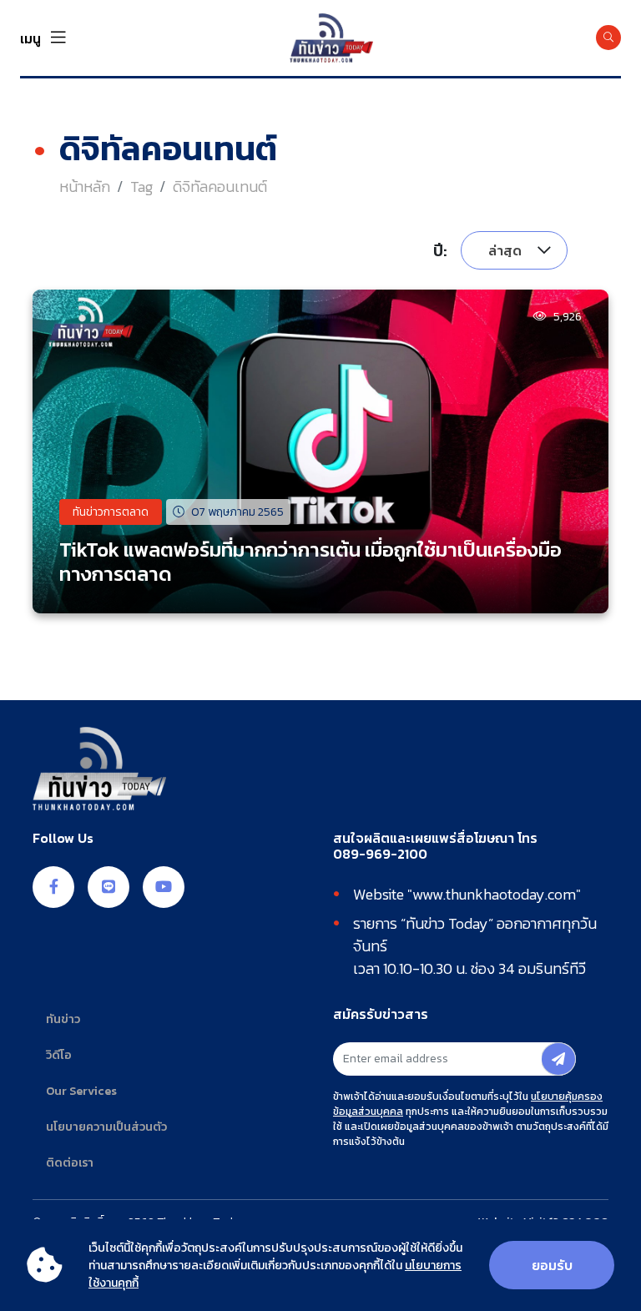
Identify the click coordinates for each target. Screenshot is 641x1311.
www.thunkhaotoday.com (494, 894)
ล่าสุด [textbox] (505, 250)
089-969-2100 (380, 854)
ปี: (440, 250)
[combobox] (514, 250)
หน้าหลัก (84, 186)
